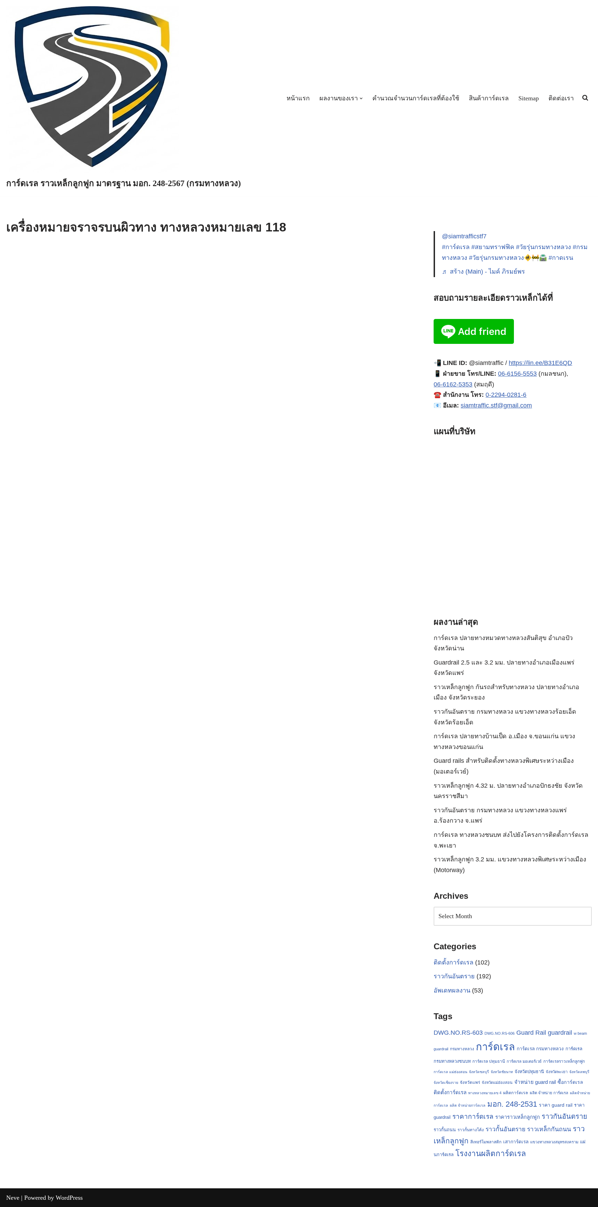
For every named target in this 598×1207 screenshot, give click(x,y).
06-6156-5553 (517, 373)
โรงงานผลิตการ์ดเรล (490, 1153)
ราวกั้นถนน (445, 1129)
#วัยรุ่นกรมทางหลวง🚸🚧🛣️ (508, 257)
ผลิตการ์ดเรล (515, 1092)
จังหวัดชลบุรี (479, 1072)
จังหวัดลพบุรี (579, 1072)
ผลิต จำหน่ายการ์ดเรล (468, 1105)
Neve (12, 1197)
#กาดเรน (561, 257)
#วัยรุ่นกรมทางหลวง (543, 247)
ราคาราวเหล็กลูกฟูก (517, 1117)
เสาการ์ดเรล (515, 1141)
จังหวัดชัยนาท (502, 1072)
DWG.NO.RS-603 (458, 1032)
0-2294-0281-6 (506, 394)
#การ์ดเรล (456, 247)
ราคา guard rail (555, 1105)
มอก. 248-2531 (512, 1104)
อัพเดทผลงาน (452, 990)
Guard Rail (531, 1032)
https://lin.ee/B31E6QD (540, 362)
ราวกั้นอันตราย (505, 1129)
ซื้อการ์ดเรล (570, 1082)
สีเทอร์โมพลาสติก (485, 1142)
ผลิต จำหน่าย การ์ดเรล (549, 1093)
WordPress (69, 1197)
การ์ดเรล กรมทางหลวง (540, 1048)
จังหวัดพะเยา (557, 1072)
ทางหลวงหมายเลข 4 (484, 1093)
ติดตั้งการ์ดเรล (453, 962)
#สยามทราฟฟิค (492, 247)
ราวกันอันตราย (454, 976)
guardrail (560, 1032)
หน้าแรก (298, 98)
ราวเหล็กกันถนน (549, 1129)
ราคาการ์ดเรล (472, 1116)
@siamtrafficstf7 (464, 236)
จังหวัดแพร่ (470, 1082)
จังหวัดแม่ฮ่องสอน (497, 1082)
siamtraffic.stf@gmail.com (496, 405)
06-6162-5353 (453, 384)
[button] (361, 98)
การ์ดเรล (495, 1046)
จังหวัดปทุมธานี (529, 1071)
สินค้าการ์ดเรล (489, 98)
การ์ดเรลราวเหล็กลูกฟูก (564, 1061)
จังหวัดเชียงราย (446, 1082)
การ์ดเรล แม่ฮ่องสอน (450, 1072)
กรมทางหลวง (462, 1048)
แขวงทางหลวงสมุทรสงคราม (554, 1142)
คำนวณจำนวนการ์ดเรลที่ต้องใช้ (415, 98)
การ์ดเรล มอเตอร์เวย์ (524, 1061)
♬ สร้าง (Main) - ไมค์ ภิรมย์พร (483, 271)
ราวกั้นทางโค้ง (470, 1129)
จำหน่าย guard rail (535, 1082)
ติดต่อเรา (561, 98)
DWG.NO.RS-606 (499, 1033)
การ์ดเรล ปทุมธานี (488, 1061)
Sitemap (528, 98)
